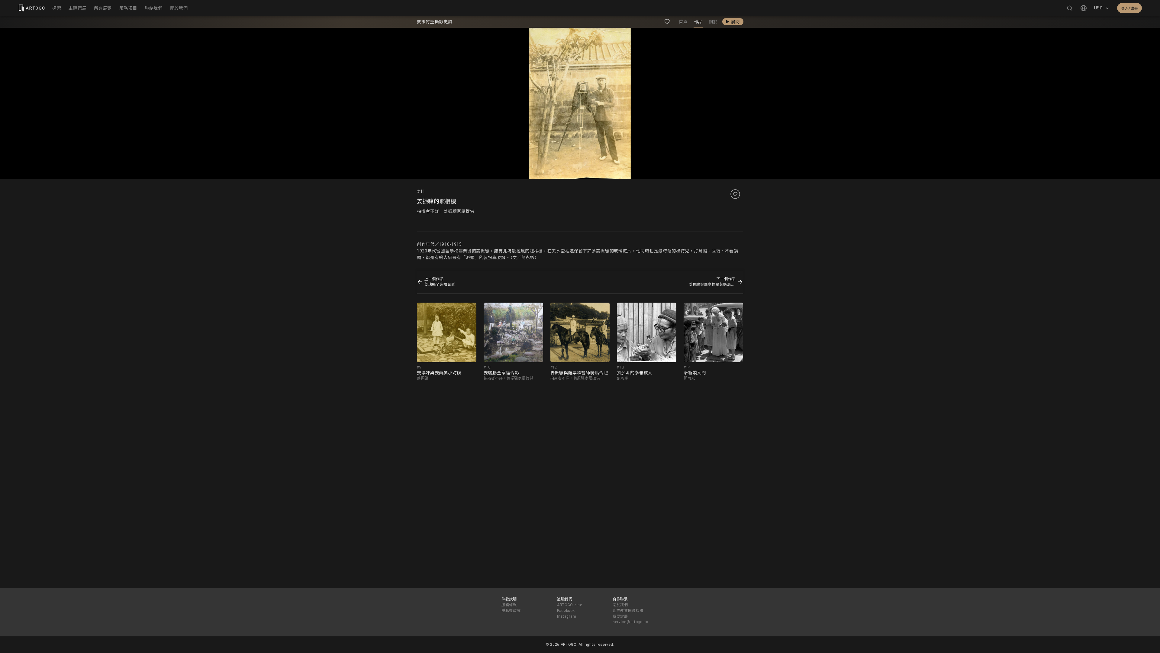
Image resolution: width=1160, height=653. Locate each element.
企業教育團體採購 (628, 611)
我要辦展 (620, 616)
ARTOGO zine (569, 605)
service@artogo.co (630, 622)
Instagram (566, 616)
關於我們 (620, 605)
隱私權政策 (511, 611)
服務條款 (509, 605)
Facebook (566, 611)
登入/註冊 (1129, 8)
